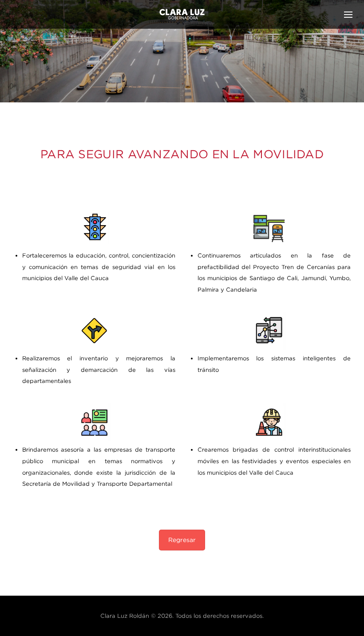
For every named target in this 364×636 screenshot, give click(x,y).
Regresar (182, 539)
